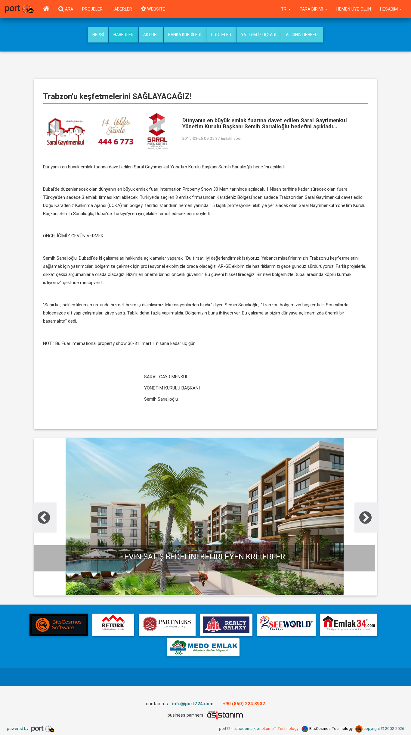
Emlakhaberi (232, 138)
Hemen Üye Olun (353, 9)
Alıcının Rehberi (302, 34)
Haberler (122, 9)
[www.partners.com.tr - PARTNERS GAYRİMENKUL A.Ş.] (167, 625)
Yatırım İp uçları (258, 34)
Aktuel (151, 34)
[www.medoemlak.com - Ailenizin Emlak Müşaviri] (203, 647)
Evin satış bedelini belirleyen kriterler (204, 556)
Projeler (92, 9)
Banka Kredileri (184, 34)
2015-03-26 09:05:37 (201, 138)
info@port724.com (193, 703)
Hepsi (98, 34)
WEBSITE (155, 9)
